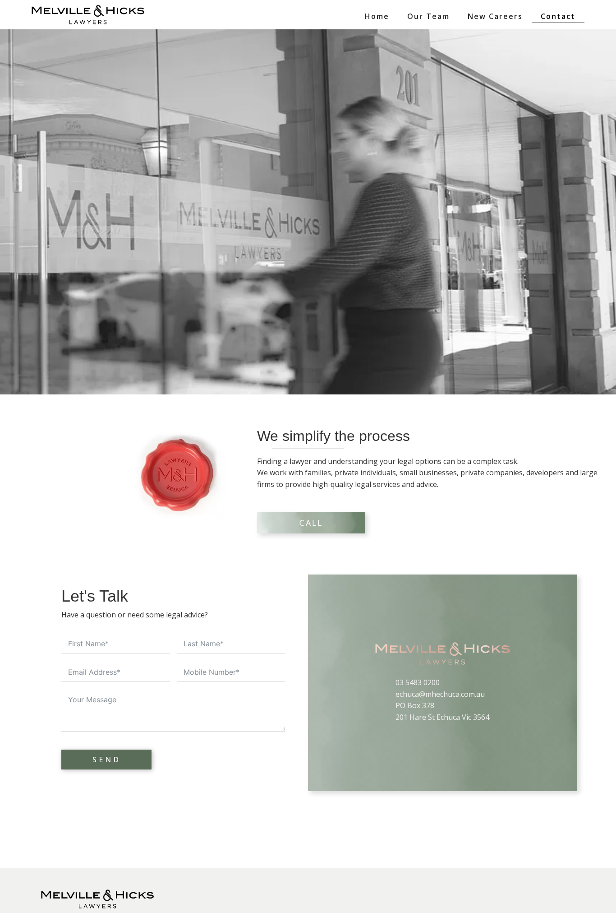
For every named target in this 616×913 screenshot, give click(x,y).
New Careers (495, 16)
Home (377, 16)
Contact (558, 16)
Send (106, 760)
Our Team (428, 16)
